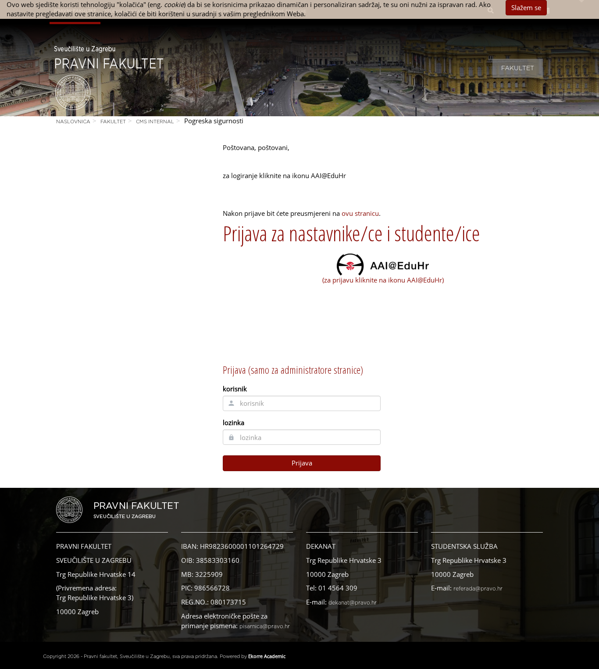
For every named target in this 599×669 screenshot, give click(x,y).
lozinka (233, 422)
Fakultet (517, 68)
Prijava (302, 462)
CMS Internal (155, 121)
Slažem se (526, 7)
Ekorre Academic (266, 656)
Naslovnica (73, 121)
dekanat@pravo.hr (352, 602)
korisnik (235, 388)
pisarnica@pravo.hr (264, 626)
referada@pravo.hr (478, 588)
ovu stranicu (360, 213)
